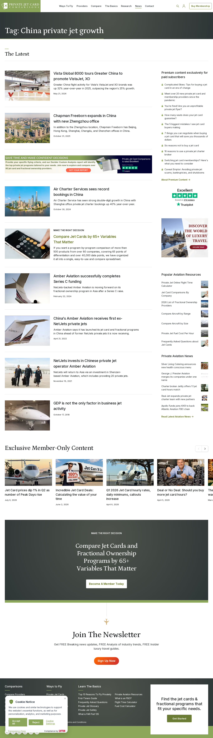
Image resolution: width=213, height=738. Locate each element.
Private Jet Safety (87, 710)
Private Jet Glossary (88, 706)
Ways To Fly (66, 6)
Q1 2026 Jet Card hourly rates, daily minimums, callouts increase (128, 494)
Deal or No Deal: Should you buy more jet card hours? (180, 492)
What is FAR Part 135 (88, 714)
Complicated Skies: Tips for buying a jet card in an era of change (186, 86)
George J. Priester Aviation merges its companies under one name (179, 376)
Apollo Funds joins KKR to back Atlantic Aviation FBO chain (178, 407)
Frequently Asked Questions (92, 702)
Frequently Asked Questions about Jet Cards (179, 343)
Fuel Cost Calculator (125, 706)
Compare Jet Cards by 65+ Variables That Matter (84, 239)
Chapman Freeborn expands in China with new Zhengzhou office (84, 118)
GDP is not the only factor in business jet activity (87, 406)
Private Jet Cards (55, 694)
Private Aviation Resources (128, 694)
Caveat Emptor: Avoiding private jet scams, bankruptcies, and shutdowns (184, 171)
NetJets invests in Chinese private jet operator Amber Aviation (84, 363)
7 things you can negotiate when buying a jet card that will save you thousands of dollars (186, 136)
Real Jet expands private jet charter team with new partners (178, 397)
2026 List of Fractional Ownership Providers (179, 304)
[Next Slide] (205, 449)
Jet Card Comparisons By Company (175, 294)
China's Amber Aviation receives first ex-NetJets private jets (88, 321)
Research (126, 6)
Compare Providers (15, 694)
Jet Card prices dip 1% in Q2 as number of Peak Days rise (27, 492)
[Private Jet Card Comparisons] (20, 6)
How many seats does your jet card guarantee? (184, 117)
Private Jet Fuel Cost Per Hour (177, 333)
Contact (149, 6)
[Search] (178, 6)
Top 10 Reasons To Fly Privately (94, 694)
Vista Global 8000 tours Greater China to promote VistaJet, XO (88, 76)
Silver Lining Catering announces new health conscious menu (178, 366)
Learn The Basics (89, 686)
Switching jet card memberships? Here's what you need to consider (186, 162)
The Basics (111, 6)
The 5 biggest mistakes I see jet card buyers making (184, 126)
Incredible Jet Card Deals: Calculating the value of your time (76, 494)
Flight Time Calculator (126, 702)
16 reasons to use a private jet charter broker (185, 153)
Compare (96, 6)
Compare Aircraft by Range (176, 313)
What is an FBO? (123, 698)
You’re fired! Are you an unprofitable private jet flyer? (184, 107)
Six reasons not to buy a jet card (182, 145)
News (138, 6)
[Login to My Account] (184, 6)
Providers (82, 6)
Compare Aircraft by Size (174, 323)
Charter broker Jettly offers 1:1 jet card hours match (179, 388)
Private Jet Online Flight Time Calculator (177, 284)
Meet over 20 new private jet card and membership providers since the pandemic (185, 97)
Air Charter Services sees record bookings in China (81, 192)
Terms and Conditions (76, 722)
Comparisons (13, 686)
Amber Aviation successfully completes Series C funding (86, 279)
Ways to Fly (54, 686)
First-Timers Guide (87, 698)
